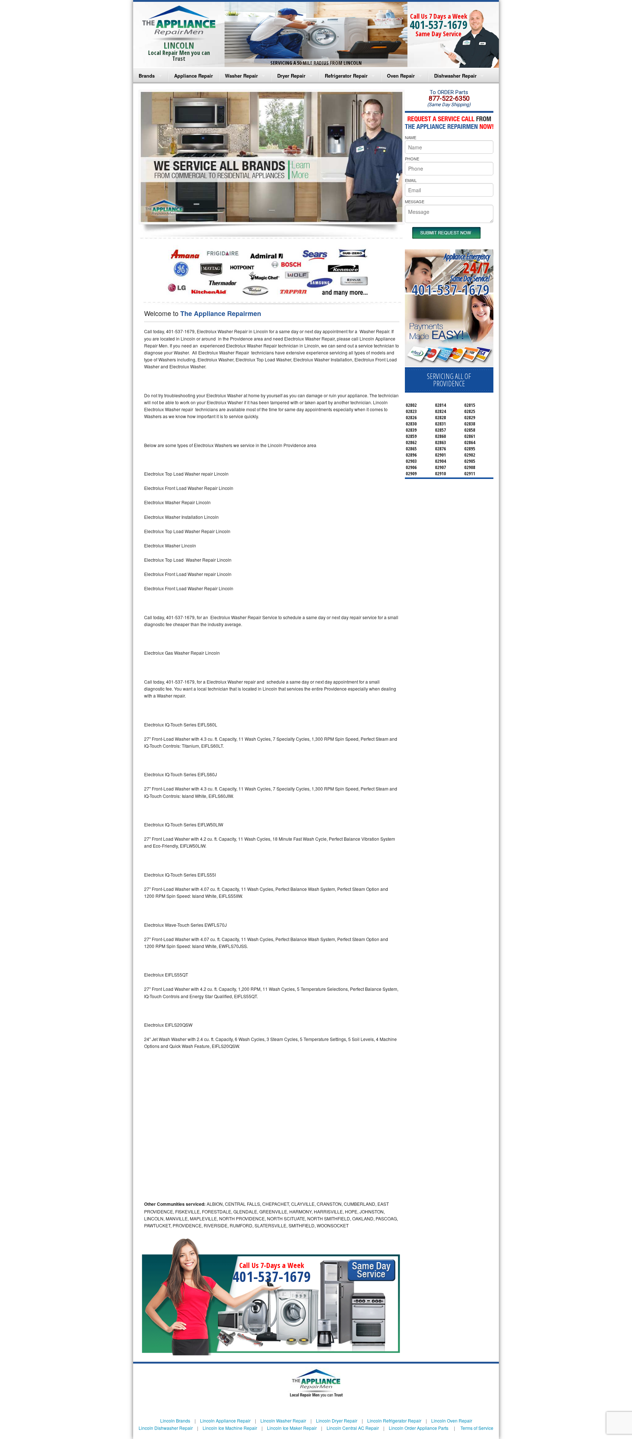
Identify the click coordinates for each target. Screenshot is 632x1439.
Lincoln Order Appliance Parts (418, 1428)
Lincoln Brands (175, 1420)
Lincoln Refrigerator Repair (394, 1420)
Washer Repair (241, 75)
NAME (410, 137)
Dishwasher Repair (455, 75)
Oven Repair (401, 75)
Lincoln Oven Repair (451, 1420)
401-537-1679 (438, 24)
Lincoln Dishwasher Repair (166, 1428)
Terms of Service (476, 1428)
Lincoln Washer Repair (283, 1420)
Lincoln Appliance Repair (225, 1420)
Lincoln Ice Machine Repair (230, 1428)
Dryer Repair (291, 75)
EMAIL (411, 180)
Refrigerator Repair (346, 75)
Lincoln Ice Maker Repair (292, 1428)
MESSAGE (414, 201)
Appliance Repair (193, 75)
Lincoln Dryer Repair (336, 1420)
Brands (147, 75)
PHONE (412, 158)
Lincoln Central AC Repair (353, 1428)
